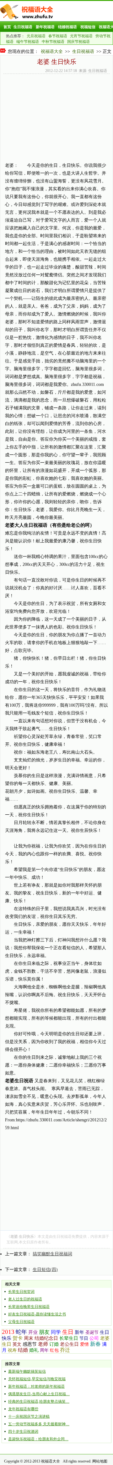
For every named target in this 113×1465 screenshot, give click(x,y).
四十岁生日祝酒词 (23, 1431)
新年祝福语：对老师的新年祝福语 (36, 1386)
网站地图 (99, 1461)
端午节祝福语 (27, 41)
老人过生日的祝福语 (25, 1299)
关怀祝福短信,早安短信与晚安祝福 (37, 1379)
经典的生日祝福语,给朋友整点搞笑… (38, 1401)
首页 (7, 27)
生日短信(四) (45, 1269)
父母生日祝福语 (21, 1321)
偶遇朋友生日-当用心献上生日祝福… (39, 1394)
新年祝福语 (45, 27)
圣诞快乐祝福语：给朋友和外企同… (38, 1439)
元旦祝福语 (36, 36)
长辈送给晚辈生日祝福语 (29, 1306)
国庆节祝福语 (78, 41)
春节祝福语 (57, 36)
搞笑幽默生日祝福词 (52, 1254)
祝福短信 (87, 27)
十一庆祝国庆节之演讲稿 (29, 1416)
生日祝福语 (22, 27)
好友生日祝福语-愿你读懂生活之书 (37, 1314)
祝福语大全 (52, 51)
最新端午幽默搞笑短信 (27, 1371)
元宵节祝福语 (81, 36)
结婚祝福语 (67, 27)
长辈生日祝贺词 (21, 1291)
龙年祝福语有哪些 (23, 1409)
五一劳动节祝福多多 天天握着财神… (38, 1424)
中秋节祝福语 (53, 41)
